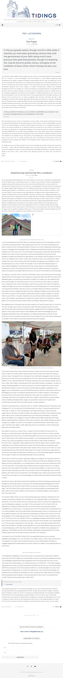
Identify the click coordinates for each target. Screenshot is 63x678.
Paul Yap (34, 44)
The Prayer (31, 41)
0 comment (23, 161)
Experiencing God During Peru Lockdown (31, 173)
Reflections (31, 39)
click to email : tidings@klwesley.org (31, 631)
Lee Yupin (34, 175)
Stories (31, 170)
